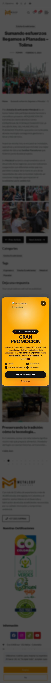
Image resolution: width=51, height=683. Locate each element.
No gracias (25, 381)
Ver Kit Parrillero (23, 374)
